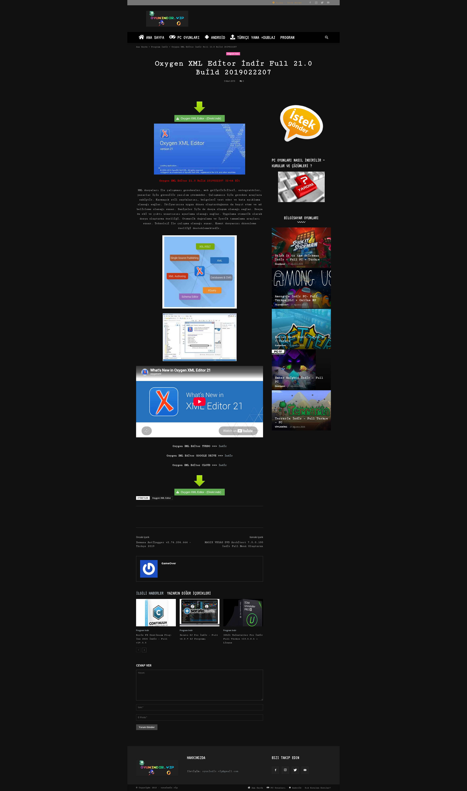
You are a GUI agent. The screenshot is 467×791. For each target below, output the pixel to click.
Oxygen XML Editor (161, 498)
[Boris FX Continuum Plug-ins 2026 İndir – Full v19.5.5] (156, 612)
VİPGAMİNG (281, 426)
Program (287, 37)
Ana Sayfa (154, 37)
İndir (222, 446)
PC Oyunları (187, 37)
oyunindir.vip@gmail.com (220, 771)
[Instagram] (316, 2)
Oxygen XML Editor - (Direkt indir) (201, 118)
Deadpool (280, 264)
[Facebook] (310, 2)
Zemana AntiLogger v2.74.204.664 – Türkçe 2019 (163, 544)
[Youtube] (328, 2)
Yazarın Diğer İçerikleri (189, 593)
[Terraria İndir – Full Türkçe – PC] (301, 410)
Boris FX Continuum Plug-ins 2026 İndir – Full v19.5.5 (154, 639)
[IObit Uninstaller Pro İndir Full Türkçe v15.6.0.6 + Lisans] (243, 612)
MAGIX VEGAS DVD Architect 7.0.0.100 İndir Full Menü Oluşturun (234, 544)
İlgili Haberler (149, 593)
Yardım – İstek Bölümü (288, 3)
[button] (326, 38)
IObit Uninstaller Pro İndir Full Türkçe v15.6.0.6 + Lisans (243, 639)
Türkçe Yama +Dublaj (255, 37)
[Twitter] (322, 2)
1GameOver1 (281, 304)
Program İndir (159, 47)
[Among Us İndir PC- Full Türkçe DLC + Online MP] (301, 288)
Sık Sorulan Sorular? (318, 788)
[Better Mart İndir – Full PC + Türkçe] (301, 329)
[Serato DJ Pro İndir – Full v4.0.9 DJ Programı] (199, 612)
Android (217, 37)
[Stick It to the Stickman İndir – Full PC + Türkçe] (301, 247)
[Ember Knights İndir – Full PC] (301, 370)
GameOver (168, 563)
